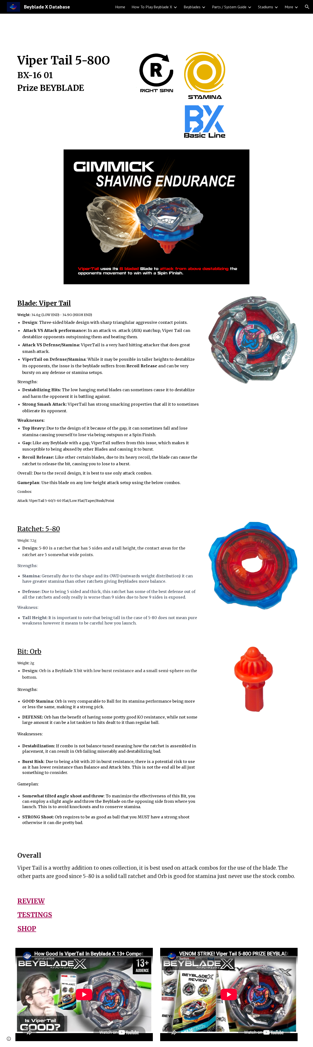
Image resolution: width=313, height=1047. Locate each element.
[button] (307, 7)
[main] (72, 75)
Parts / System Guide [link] (229, 6)
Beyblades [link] (192, 6)
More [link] (289, 6)
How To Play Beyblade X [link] (152, 6)
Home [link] (120, 6)
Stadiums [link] (265, 6)
